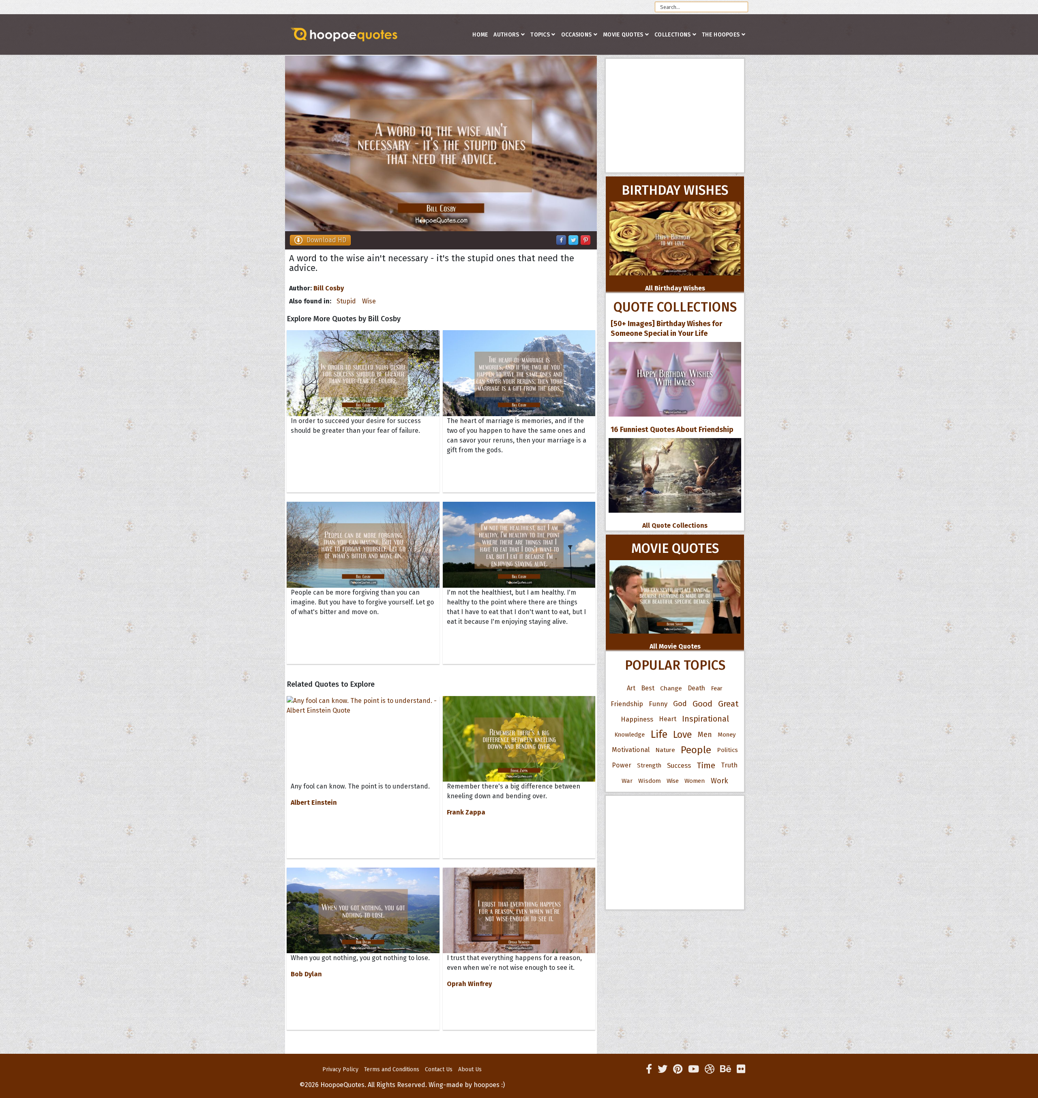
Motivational (631, 750)
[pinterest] (677, 1069)
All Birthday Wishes (675, 288)
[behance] (725, 1069)
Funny (658, 704)
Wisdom (649, 780)
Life (658, 734)
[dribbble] (709, 1069)
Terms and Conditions (391, 1069)
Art (631, 688)
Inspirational (705, 719)
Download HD (326, 240)
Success (679, 765)
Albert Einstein (314, 802)
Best (647, 688)
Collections (672, 34)
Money (727, 734)
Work (719, 780)
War (627, 780)
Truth (729, 765)
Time (706, 765)
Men (705, 734)
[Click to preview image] (441, 143)
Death (696, 688)
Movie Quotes (623, 34)
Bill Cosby (328, 288)
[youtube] (693, 1069)
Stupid (346, 301)
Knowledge (629, 734)
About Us (470, 1069)
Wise (369, 301)
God (680, 703)
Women (694, 780)
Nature (665, 750)
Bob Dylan (306, 974)
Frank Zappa (466, 812)
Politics (727, 750)
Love (682, 734)
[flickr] (741, 1069)
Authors (506, 34)
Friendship (627, 704)
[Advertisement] (675, 115)
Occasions (576, 34)
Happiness (637, 719)
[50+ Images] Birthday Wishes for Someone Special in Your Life (666, 328)
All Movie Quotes (675, 646)
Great (728, 704)
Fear (717, 688)
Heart (667, 719)
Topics (540, 34)
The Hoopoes (721, 34)
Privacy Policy (340, 1069)
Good (702, 704)
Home (480, 34)
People (696, 750)
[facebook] (649, 1069)
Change (671, 688)
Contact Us (439, 1069)
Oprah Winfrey (469, 984)
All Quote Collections (675, 525)
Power (621, 765)
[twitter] (662, 1069)
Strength (649, 765)
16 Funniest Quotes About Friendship (672, 429)
